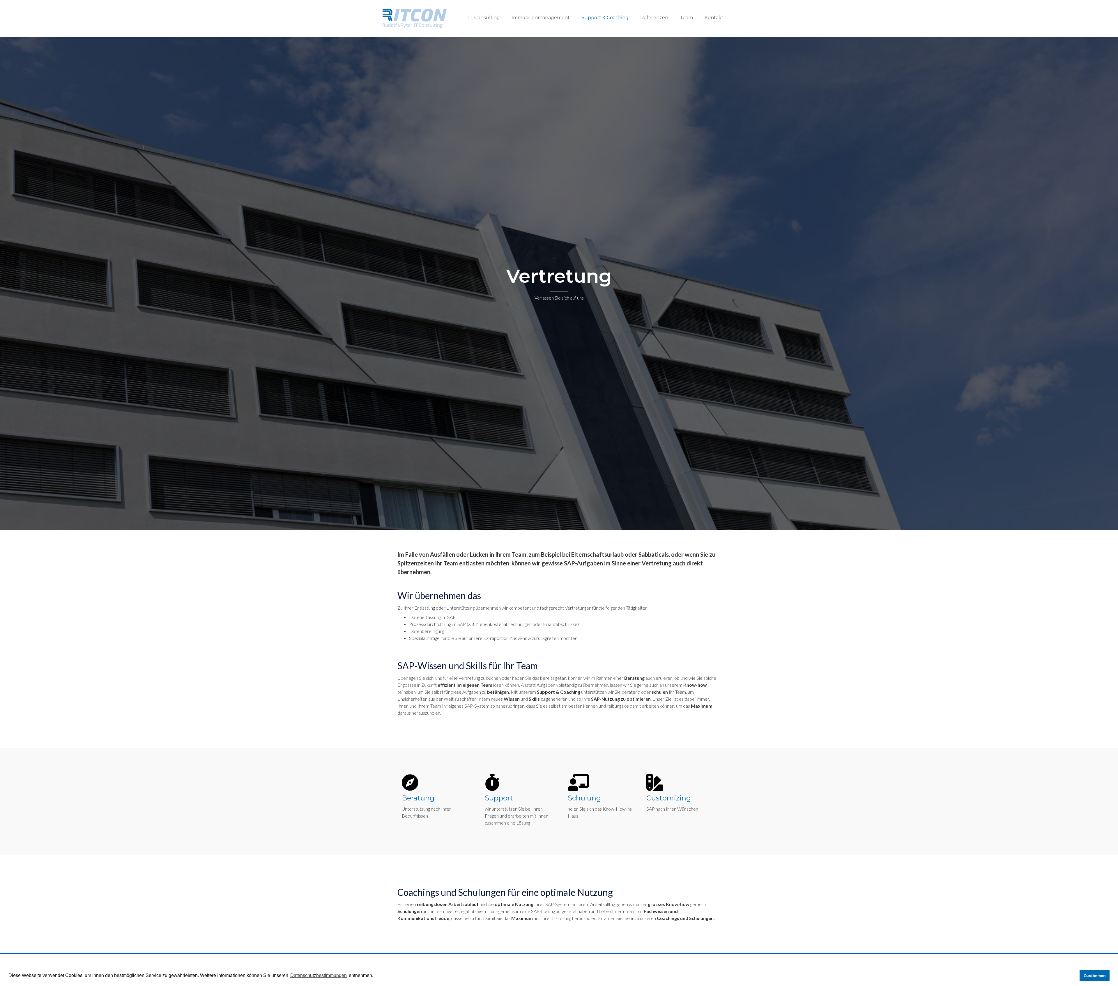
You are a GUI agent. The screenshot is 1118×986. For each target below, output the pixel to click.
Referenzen (654, 17)
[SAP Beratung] (410, 782)
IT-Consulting (484, 17)
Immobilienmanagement (541, 17)
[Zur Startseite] (415, 17)
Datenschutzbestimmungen (318, 975)
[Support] (492, 782)
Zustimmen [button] (1095, 975)
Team (686, 17)
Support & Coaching (605, 17)
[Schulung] (578, 782)
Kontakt (714, 17)
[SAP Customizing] (654, 782)
